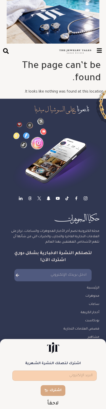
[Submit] (17, 275)
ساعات (94, 304)
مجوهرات (92, 296)
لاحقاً (53, 403)
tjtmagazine (86, 198)
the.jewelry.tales (67, 198)
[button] (6, 51)
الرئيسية (93, 288)
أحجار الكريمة (90, 312)
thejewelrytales (76, 198)
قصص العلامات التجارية (81, 329)
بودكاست (92, 321)
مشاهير (93, 337)
